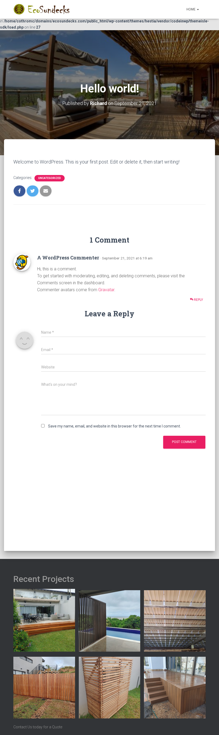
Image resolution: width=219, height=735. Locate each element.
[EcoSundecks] (42, 9)
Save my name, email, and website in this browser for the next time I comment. (114, 426)
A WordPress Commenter (68, 257)
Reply (198, 300)
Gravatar (106, 289)
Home (191, 9)
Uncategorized (49, 178)
